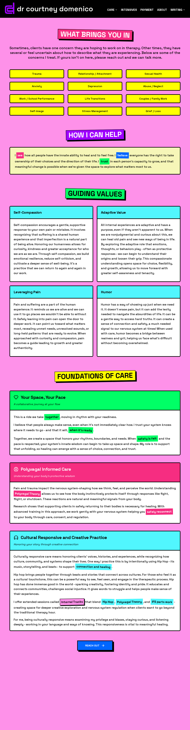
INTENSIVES (129, 10)
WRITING (176, 10)
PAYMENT (147, 10)
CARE (110, 10)
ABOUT (162, 10)
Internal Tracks (72, 602)
